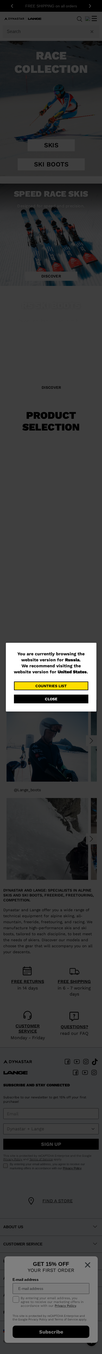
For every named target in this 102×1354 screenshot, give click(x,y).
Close (51, 699)
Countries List (51, 686)
